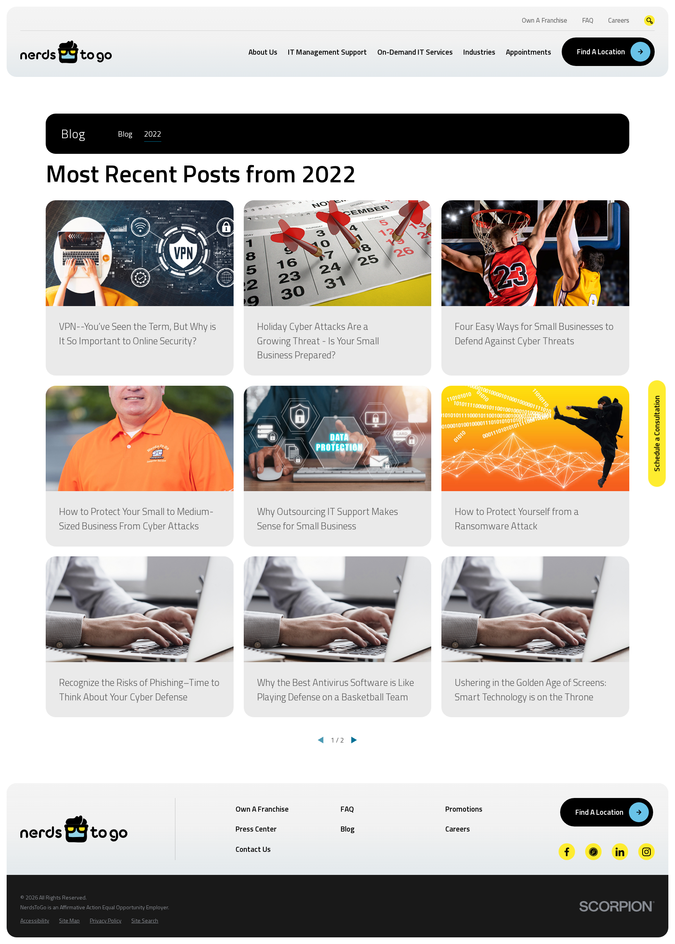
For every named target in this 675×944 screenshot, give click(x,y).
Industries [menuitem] (479, 51)
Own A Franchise (262, 808)
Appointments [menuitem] (528, 51)
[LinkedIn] (620, 851)
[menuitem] (125, 134)
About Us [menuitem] (262, 51)
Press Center (256, 828)
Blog (348, 828)
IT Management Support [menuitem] (327, 51)
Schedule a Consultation (656, 433)
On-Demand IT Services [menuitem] (415, 51)
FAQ (347, 808)
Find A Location (601, 51)
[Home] (66, 52)
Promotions (463, 808)
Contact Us (253, 849)
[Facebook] (567, 851)
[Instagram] (646, 851)
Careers (457, 828)
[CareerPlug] (593, 851)
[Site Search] (649, 20)
